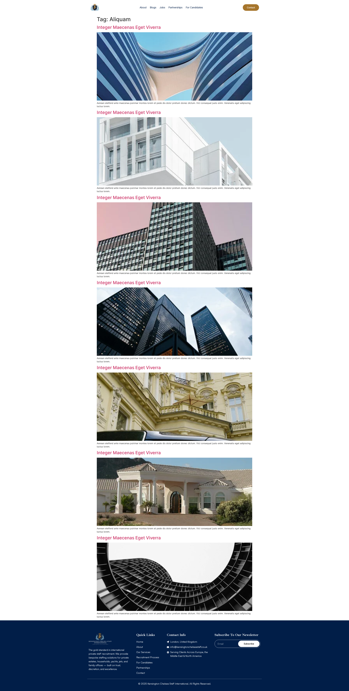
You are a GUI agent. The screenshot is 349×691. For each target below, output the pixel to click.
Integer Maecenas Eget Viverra (129, 27)
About (143, 7)
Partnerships (175, 7)
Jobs (162, 7)
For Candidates (194, 7)
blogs (153, 7)
